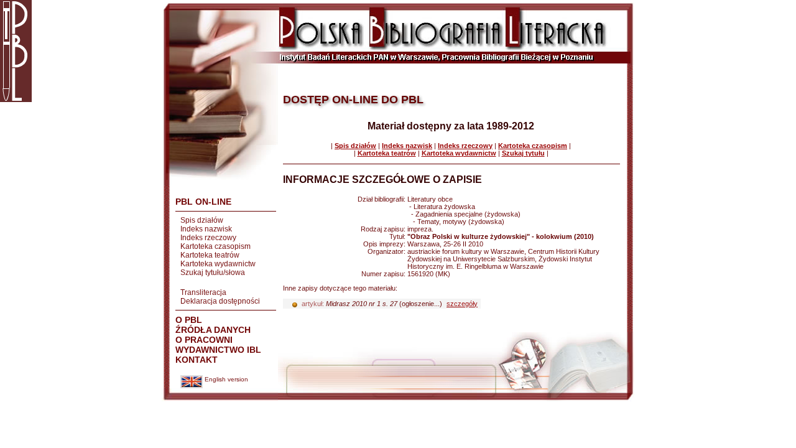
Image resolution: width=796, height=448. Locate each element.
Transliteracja (203, 292)
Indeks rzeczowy (208, 237)
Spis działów (201, 220)
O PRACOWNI (204, 340)
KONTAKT (196, 360)
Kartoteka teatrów (209, 255)
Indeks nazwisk (206, 229)
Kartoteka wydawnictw (218, 263)
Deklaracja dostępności (220, 301)
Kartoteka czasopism (215, 246)
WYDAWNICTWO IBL (218, 350)
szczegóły (462, 303)
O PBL (188, 320)
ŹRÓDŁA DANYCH (213, 330)
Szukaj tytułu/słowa (212, 272)
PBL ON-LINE (203, 202)
